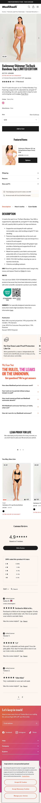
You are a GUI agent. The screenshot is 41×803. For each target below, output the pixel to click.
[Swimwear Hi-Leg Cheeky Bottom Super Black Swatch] (3, 511)
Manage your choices (21, 796)
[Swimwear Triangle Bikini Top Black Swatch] (34, 509)
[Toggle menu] (37, 7)
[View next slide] (38, 38)
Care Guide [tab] (32, 207)
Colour (4, 99)
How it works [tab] (19, 207)
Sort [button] (5, 589)
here (11, 310)
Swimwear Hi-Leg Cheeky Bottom (13, 505)
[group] (20, 537)
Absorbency (5, 108)
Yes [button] (21, 621)
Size (3, 114)
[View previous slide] (2, 38)
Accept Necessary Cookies (20, 789)
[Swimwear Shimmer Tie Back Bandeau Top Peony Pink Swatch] (3, 103)
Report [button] (25, 621)
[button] (18, 697)
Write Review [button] (20, 548)
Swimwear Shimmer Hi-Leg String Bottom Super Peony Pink (26, 150)
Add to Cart (20, 129)
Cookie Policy (26, 776)
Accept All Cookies (21, 782)
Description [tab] (6, 207)
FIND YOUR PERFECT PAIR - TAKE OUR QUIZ (20, 2)
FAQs (22, 271)
